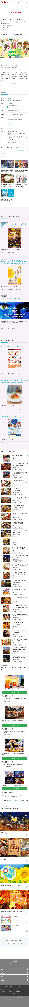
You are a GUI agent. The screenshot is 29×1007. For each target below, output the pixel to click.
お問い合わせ (4, 991)
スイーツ (20, 943)
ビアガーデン (18, 800)
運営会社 (14, 993)
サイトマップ (5, 986)
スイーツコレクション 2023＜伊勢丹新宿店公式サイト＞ (17, 123)
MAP (9, 107)
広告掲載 (23, 991)
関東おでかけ (14, 957)
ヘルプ (25, 989)
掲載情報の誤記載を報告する (22, 150)
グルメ (14, 943)
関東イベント (21, 957)
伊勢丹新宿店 (10, 98)
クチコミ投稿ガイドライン (16, 989)
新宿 (7, 940)
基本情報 (3, 93)
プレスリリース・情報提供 (14, 991)
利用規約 (11, 986)
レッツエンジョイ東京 (5, 957)
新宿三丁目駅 (14, 940)
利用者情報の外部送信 (4, 989)
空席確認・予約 (14, 692)
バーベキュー (10, 800)
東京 (8, 943)
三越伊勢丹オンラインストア (13, 128)
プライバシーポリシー (20, 986)
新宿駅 (21, 940)
